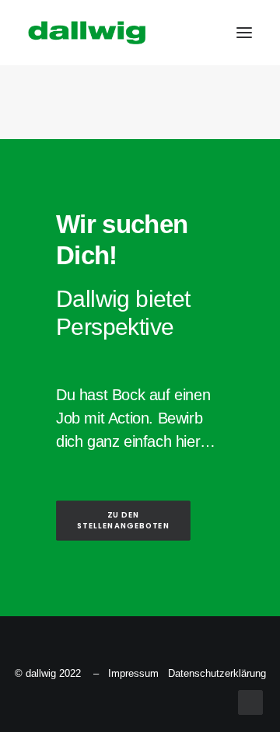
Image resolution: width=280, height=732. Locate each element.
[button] (244, 32)
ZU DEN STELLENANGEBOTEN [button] (123, 521)
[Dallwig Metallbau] (86, 32)
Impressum (133, 673)
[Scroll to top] (250, 701)
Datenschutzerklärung (217, 673)
